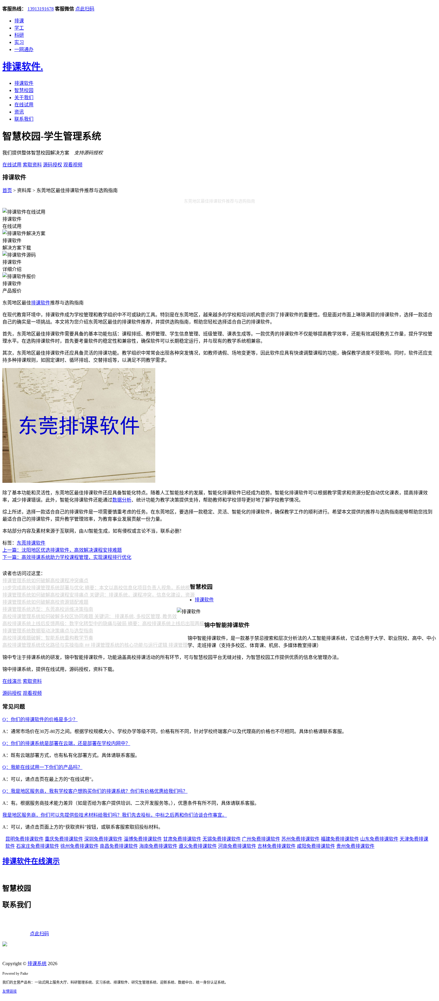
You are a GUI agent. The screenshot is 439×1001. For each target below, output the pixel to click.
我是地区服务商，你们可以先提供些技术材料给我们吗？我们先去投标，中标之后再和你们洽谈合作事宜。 (114, 815)
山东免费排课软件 (379, 838)
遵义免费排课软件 (198, 846)
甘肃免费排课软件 (182, 838)
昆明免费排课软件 (24, 838)
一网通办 (23, 49)
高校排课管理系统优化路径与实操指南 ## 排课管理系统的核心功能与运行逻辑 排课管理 (95, 645)
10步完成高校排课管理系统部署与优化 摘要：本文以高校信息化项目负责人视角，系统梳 (96, 587)
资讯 (19, 111)
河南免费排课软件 (237, 846)
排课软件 (22, 66)
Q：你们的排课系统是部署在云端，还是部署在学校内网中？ (66, 743)
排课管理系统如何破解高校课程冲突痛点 (45, 580)
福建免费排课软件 (340, 838)
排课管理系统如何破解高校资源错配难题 (45, 602)
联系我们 (23, 119)
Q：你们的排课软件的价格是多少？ (40, 719)
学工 (19, 27)
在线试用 (23, 104)
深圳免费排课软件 (103, 838)
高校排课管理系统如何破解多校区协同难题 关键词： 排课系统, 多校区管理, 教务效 (89, 616)
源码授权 (52, 164)
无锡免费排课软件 (221, 838)
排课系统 (37, 963)
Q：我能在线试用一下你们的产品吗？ (42, 767)
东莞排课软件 (31, 542)
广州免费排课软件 (261, 838)
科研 (19, 35)
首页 (7, 190)
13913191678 (40, 8)
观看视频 (72, 164)
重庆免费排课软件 (64, 838)
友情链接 (9, 991)
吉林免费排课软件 (276, 846)
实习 (19, 42)
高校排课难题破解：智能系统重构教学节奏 (47, 637)
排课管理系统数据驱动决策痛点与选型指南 (47, 630)
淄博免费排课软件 (143, 838)
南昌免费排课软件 (119, 846)
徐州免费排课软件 (79, 846)
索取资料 (32, 164)
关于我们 (23, 97)
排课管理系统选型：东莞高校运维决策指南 (47, 609)
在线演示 (12, 681)
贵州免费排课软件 (355, 846)
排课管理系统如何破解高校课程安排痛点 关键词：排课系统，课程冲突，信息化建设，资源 (98, 594)
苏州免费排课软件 (300, 838)
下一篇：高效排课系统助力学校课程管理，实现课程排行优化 (66, 557)
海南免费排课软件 (158, 846)
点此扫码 (84, 8)
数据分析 (121, 499)
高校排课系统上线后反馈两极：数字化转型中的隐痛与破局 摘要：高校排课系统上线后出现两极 (103, 623)
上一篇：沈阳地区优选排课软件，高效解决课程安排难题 (62, 550)
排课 (19, 20)
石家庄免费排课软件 (37, 846)
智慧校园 (23, 90)
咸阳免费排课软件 (316, 846)
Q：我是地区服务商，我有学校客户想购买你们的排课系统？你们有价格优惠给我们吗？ (95, 791)
